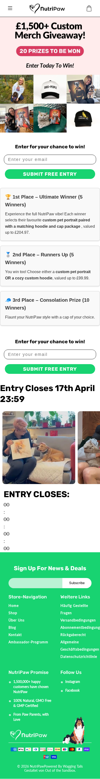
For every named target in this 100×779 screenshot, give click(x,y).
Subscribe (77, 583)
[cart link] (89, 8)
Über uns (16, 620)
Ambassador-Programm (28, 642)
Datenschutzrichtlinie (78, 656)
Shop (12, 613)
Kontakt (15, 635)
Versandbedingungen (78, 620)
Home (13, 605)
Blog (12, 627)
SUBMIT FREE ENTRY (50, 174)
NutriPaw (37, 766)
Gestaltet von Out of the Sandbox (49, 770)
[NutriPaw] (47, 8)
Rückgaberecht (73, 635)
